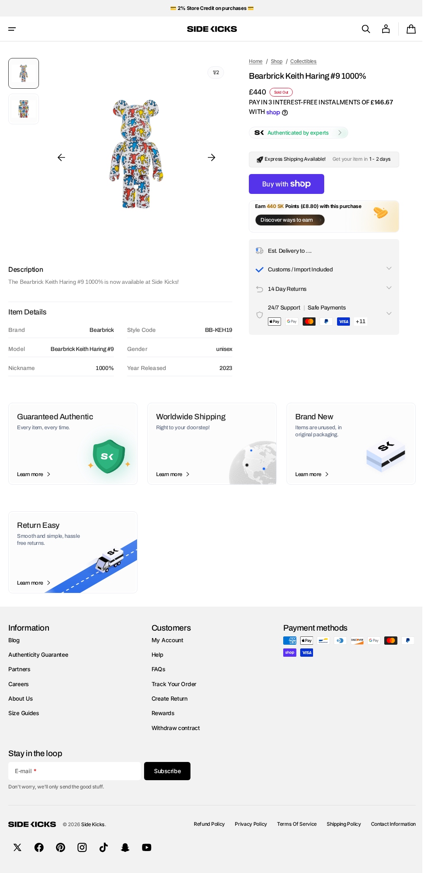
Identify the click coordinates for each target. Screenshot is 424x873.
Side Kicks (93, 824)
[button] (12, 29)
